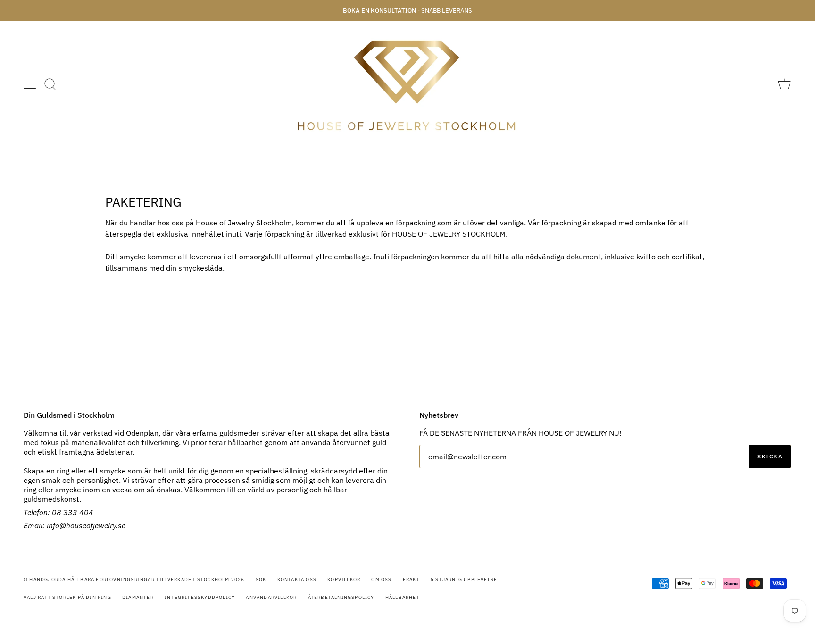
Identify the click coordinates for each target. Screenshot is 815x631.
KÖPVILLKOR (343, 579)
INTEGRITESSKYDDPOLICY (200, 597)
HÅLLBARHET (402, 597)
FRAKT (411, 579)
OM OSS (381, 579)
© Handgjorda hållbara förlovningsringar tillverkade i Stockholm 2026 (134, 579)
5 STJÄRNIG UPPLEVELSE (464, 579)
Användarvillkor (271, 597)
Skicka (769, 456)
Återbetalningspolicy (341, 597)
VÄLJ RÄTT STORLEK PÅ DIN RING (67, 597)
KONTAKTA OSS (296, 579)
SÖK (261, 579)
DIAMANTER (138, 597)
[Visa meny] (31, 84)
